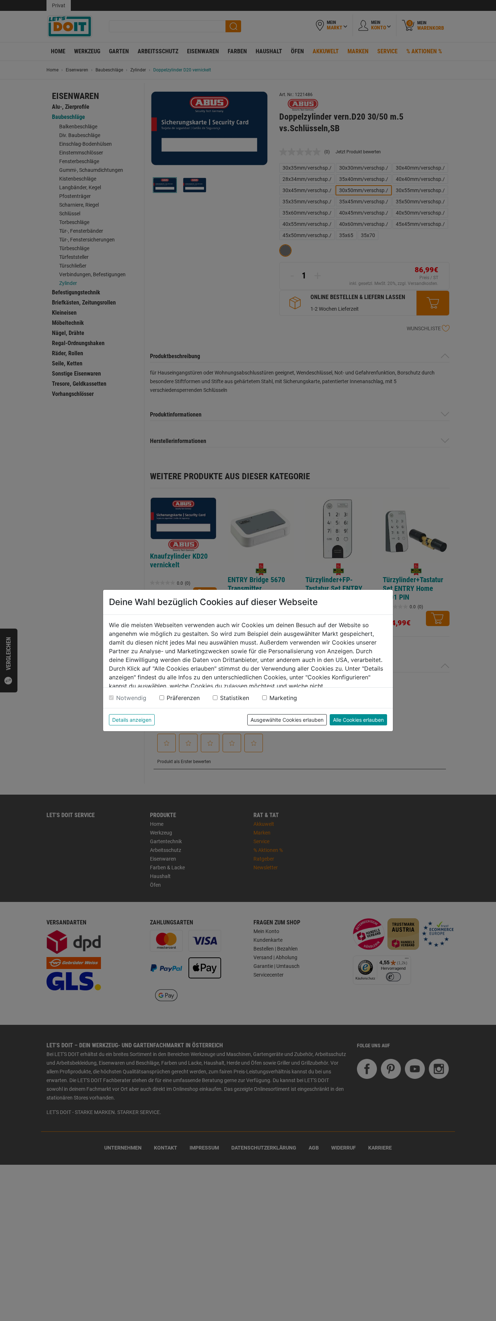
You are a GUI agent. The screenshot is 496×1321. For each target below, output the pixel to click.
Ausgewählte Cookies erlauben (287, 720)
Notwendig (131, 697)
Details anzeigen (131, 720)
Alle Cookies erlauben (358, 720)
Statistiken (234, 697)
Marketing (283, 697)
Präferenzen (183, 697)
